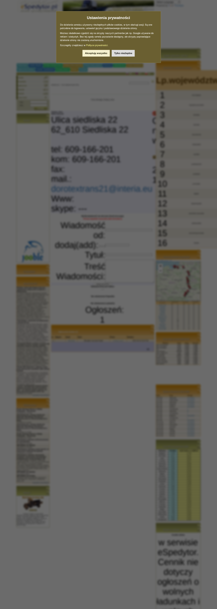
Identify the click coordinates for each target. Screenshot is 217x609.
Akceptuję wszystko (96, 53)
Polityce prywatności (97, 45)
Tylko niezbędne (123, 53)
